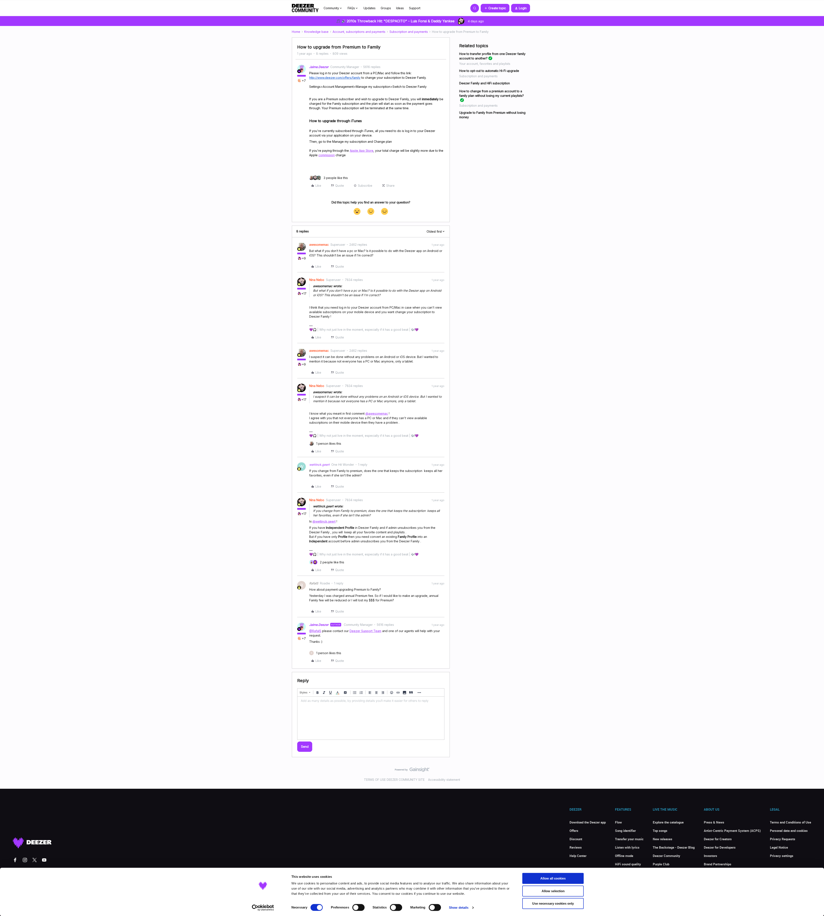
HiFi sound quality (628, 864)
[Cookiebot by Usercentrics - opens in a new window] (263, 907)
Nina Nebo (316, 280)
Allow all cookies (553, 878)
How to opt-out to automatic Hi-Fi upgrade (489, 71)
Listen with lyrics (627, 847)
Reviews (576, 847)
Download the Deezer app (588, 822)
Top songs (660, 830)
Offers (574, 830)
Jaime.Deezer (319, 67)
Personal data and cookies (789, 830)
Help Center (578, 856)
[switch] (358, 907)
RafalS (313, 583)
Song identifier (625, 830)
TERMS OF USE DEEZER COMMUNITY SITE (394, 779)
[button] (495, 8)
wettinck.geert (319, 464)
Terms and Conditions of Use (790, 822)
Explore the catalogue (668, 822)
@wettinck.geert (324, 521)
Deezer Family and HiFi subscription (484, 83)
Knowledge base (316, 31)
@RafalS (315, 631)
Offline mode (624, 856)
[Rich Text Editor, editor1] (370, 718)
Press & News (714, 822)
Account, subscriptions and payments (359, 31)
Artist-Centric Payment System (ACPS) (732, 830)
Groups (386, 8)
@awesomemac (376, 413)
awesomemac (319, 244)
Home (296, 31)
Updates (370, 8)
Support (414, 8)
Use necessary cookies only (553, 903)
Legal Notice (779, 847)
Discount (576, 839)
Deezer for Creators (718, 839)
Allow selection (553, 891)
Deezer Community (666, 856)
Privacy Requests (782, 839)
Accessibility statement (444, 779)
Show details (458, 907)
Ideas (400, 8)
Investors (710, 856)
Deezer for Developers (720, 847)
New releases (662, 839)
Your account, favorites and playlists (484, 63)
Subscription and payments (408, 31)
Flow (618, 822)
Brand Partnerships (717, 864)
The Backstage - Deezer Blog (674, 847)
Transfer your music (629, 839)
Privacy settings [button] (781, 856)
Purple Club (661, 864)
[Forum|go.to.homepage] (305, 8)
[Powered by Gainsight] (412, 770)
